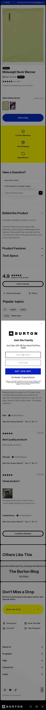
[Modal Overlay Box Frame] (23, 355)
